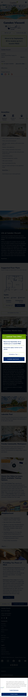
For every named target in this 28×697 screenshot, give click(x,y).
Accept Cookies (14, 694)
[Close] (27, 335)
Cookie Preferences (14, 690)
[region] (14, 687)
